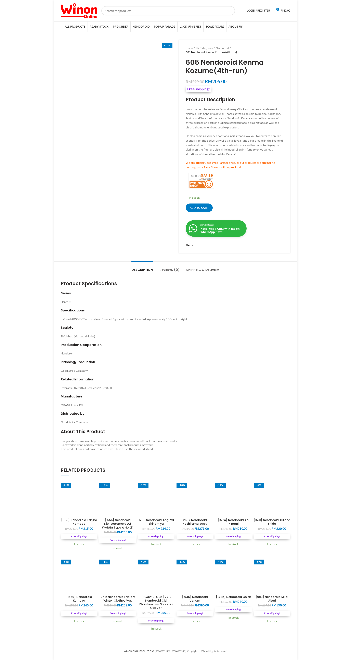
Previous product (273, 50)
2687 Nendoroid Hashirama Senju (194, 521)
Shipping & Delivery (203, 269)
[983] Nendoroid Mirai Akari (272, 598)
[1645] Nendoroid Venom (195, 598)
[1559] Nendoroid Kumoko (79, 598)
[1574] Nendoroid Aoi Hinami (233, 521)
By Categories (204, 48)
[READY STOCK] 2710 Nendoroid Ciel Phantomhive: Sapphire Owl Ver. (156, 602)
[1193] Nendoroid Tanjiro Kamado (79, 521)
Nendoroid (222, 48)
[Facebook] (198, 245)
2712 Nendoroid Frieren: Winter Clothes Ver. (118, 598)
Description (142, 269)
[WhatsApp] (208, 245)
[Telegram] (213, 245)
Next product (281, 50)
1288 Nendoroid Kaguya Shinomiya (156, 521)
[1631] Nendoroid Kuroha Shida (272, 521)
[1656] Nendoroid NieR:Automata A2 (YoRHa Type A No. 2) (117, 523)
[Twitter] (203, 245)
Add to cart (199, 207)
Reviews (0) (169, 269)
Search (229, 10)
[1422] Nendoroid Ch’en (233, 597)
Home (189, 48)
